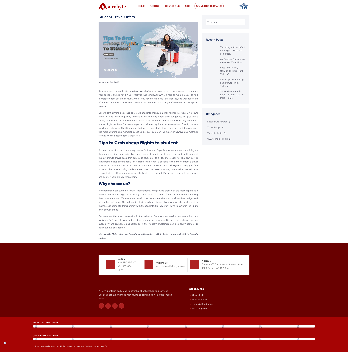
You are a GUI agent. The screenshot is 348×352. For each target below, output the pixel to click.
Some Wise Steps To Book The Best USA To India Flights (232, 94)
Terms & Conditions (202, 304)
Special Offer (199, 295)
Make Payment (200, 308)
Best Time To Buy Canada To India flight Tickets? (231, 71)
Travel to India (216, 133)
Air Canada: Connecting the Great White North (232, 61)
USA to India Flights (219, 138)
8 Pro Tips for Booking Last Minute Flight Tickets (232, 82)
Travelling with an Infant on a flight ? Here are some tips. (232, 50)
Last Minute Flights (218, 121)
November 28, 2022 (109, 82)
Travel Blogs (215, 127)
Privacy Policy (199, 299)
